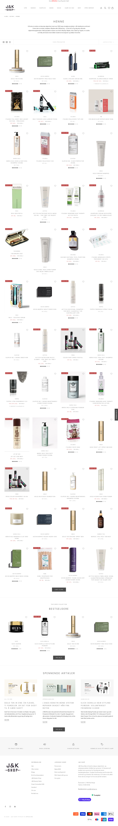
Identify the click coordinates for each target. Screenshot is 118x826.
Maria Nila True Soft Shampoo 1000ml (101, 358)
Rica (16, 211)
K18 (101, 116)
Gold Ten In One (17, 79)
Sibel (44, 573)
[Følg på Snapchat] (15, 806)
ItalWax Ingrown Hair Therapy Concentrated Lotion (101, 402)
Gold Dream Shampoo (101, 173)
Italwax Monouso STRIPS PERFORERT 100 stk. (101, 258)
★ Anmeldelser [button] (116, 414)
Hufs (16, 641)
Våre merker (89, 8)
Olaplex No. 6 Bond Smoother (17, 357)
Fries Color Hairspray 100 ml (17, 496)
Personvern (57, 766)
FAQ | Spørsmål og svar (61, 775)
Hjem (6, 16)
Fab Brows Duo (17, 253)
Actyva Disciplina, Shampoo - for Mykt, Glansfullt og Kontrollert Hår (73, 311)
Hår (25, 8)
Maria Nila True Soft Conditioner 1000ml (45, 454)
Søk (32, 766)
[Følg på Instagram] (10, 806)
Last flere (59, 589)
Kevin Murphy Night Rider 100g (45, 309)
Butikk (12, 16)
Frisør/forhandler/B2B (37, 784)
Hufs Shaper (16, 644)
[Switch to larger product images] (3, 42)
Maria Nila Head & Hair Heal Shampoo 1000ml (16, 162)
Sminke (33, 8)
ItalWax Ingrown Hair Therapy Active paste (73, 214)
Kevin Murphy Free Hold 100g (45, 79)
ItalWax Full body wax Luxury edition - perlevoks (17, 120)
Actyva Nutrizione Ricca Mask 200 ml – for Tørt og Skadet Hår (45, 215)
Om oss (33, 790)
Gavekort (34, 787)
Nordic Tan (101, 534)
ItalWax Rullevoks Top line (73, 119)
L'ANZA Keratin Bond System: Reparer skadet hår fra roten (58, 705)
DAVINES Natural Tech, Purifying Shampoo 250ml (73, 258)
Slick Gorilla (45, 641)
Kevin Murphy (45, 76)
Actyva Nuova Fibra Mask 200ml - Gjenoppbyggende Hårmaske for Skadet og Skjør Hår (101, 578)
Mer (79, 8)
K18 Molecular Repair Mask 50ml (101, 119)
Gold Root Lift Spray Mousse (101, 447)
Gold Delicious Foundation (44, 496)
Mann (51, 8)
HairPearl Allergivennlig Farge (101, 79)
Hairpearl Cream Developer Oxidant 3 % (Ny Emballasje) (101, 214)
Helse (59, 8)
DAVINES (73, 254)
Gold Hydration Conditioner (101, 496)
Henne (18, 16)
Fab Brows (17, 251)
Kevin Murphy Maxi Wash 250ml (17, 576)
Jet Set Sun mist (17, 456)
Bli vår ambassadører (37, 775)
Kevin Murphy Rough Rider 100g (45, 536)
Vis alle (59, 657)
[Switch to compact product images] (10, 42)
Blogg (33, 772)
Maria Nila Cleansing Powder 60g (73, 408)
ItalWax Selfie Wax (73, 447)
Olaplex (73, 158)
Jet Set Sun (16, 454)
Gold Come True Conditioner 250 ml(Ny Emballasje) (45, 270)
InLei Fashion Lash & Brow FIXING (45, 119)
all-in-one (8, 699)
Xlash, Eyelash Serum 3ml (73, 79)
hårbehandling (48, 699)
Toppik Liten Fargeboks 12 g (16, 401)
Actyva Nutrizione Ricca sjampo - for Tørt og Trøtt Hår (45, 359)
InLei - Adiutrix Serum (17, 317)
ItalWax (17, 116)
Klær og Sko (69, 8)
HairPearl (101, 76)
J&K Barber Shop (36, 778)
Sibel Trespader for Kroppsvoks (45, 577)
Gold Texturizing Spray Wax (73, 536)
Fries (73, 355)
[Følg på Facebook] (5, 806)
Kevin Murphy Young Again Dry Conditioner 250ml (73, 579)
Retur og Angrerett (59, 772)
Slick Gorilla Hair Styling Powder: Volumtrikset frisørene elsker (96, 705)
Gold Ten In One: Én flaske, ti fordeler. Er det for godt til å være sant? (20, 705)
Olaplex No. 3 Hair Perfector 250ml (73, 162)
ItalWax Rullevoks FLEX (45, 161)
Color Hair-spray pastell (73, 357)
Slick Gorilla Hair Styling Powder (45, 644)
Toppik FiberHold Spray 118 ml (101, 309)
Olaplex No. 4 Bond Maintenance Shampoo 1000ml (73, 497)
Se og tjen (57, 778)
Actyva (45, 211)
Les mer (6, 720)
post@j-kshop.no (92, 789)
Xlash (73, 76)
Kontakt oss (34, 793)
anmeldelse (85, 699)
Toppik (101, 307)
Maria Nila (16, 158)
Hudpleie (42, 8)
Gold (16, 76)
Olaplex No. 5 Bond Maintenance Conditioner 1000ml (45, 402)
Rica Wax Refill (17, 213)
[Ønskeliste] (109, 8)
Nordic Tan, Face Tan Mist (101, 536)
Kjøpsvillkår (57, 769)
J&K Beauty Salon (36, 781)
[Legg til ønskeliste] (27, 51)
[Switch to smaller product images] (7, 42)
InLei (44, 116)
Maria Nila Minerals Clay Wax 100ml (17, 537)
